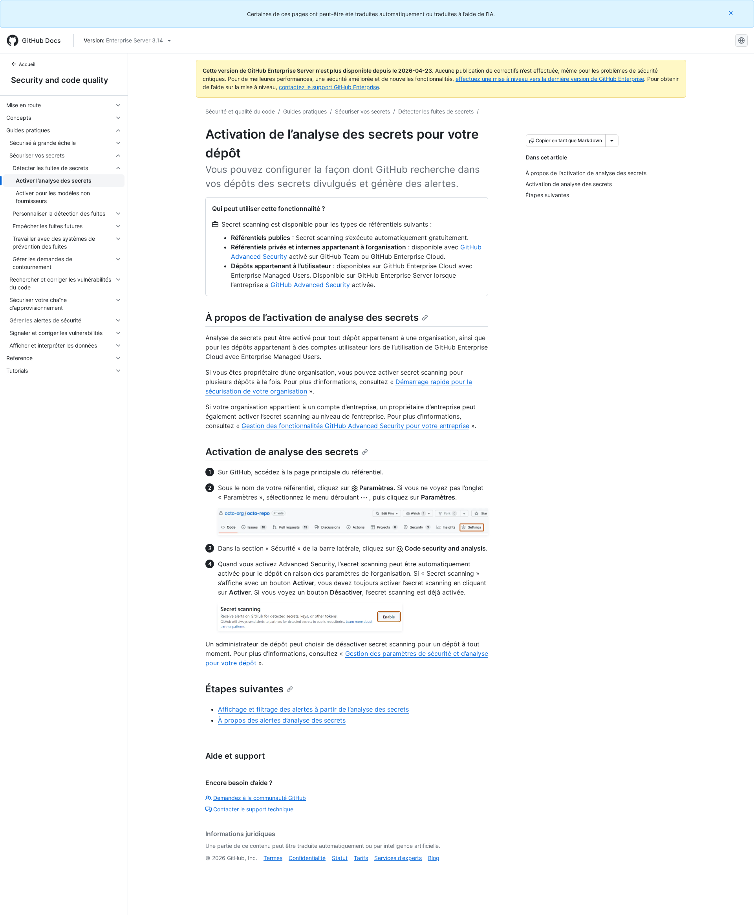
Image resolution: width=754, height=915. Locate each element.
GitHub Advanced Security (310, 285)
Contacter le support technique (253, 809)
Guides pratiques (305, 111)
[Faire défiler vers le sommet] (737, 898)
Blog (433, 858)
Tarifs (361, 858)
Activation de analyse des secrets (282, 452)
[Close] (731, 12)
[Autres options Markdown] (612, 140)
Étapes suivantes (244, 689)
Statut (340, 858)
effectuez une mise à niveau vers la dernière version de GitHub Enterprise (550, 78)
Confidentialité (307, 858)
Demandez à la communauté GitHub (259, 797)
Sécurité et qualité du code (240, 111)
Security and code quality (59, 80)
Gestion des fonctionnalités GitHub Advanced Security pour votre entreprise (355, 426)
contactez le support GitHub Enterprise (329, 87)
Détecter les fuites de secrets (436, 111)
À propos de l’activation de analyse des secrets (312, 317)
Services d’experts (398, 858)
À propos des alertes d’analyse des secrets (282, 720)
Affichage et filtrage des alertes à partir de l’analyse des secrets (313, 709)
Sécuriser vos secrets (362, 111)
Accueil (27, 64)
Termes (273, 858)
